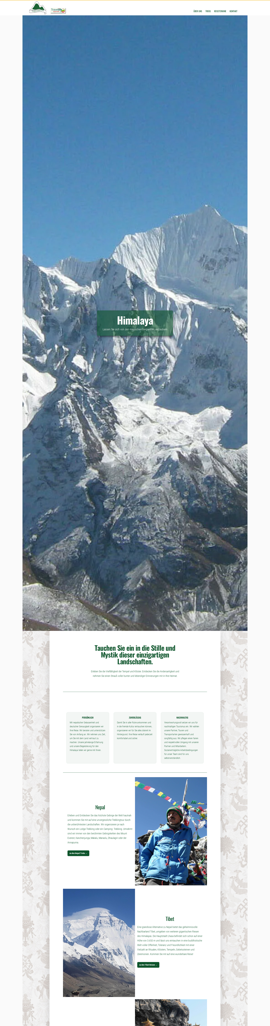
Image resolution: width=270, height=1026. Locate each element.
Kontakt (233, 11)
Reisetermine (220, 11)
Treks (208, 11)
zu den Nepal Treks (78, 853)
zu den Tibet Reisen (148, 965)
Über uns (198, 11)
